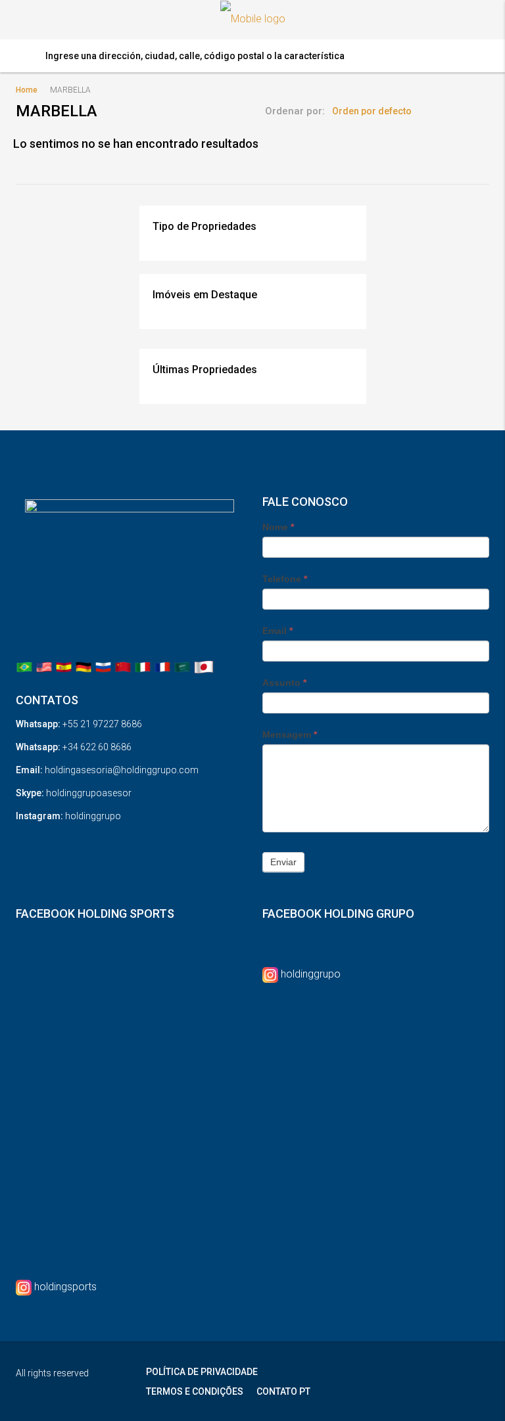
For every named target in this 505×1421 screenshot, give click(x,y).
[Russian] (103, 666)
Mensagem (289, 734)
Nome (278, 527)
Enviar (283, 862)
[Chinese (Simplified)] (123, 666)
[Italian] (142, 666)
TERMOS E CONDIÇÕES (194, 1391)
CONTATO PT (283, 1391)
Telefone (284, 579)
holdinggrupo (311, 974)
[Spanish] (63, 666)
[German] (83, 666)
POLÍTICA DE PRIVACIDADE (202, 1371)
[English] (44, 666)
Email (277, 630)
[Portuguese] (24, 666)
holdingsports (65, 1286)
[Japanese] (203, 666)
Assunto (284, 682)
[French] (162, 666)
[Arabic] (182, 666)
